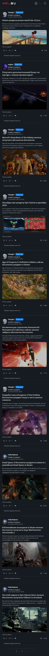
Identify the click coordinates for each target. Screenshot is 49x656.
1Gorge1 (11, 12)
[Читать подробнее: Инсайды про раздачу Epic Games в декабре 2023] (24, 219)
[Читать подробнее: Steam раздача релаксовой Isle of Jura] (24, 33)
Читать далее (6, 47)
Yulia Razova (13, 455)
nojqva (10, 64)
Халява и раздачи (14, 15)
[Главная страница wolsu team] (9, 3)
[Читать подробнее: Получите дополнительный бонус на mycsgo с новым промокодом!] (24, 92)
